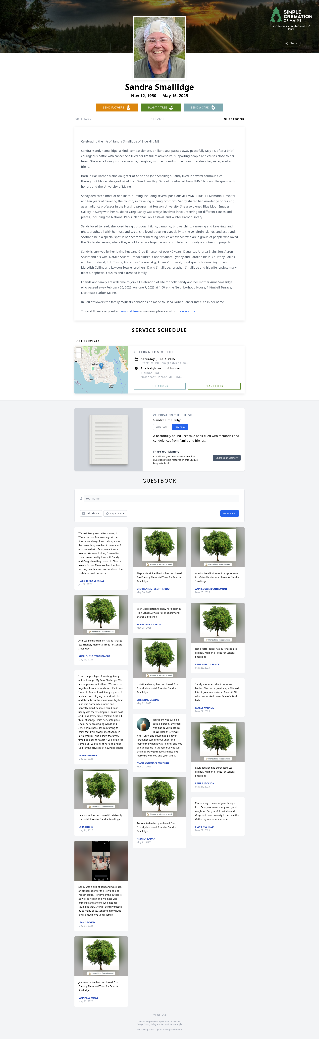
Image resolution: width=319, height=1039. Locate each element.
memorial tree (128, 311)
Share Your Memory (227, 457)
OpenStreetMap (163, 1029)
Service (157, 119)
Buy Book (180, 427)
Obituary (82, 119)
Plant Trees (214, 386)
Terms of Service (168, 1024)
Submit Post (229, 513)
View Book (161, 427)
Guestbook (234, 119)
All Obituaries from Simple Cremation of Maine (291, 27)
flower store (186, 311)
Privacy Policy (150, 1024)
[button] (101, 366)
